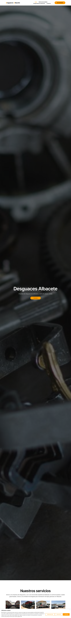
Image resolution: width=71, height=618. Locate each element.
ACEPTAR (66, 614)
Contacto (49, 3)
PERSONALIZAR (50, 614)
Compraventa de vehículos (39, 3)
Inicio (36, 2)
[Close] (70, 609)
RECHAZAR (59, 614)
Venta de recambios (43, 2)
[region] (35, 613)
